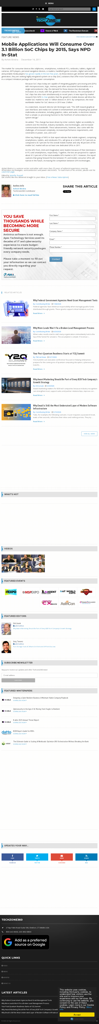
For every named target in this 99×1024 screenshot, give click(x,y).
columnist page (8, 172)
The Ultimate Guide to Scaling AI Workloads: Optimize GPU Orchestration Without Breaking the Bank (51, 741)
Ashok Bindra (11, 59)
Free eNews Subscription (86, 37)
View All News (89, 434)
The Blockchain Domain (73, 30)
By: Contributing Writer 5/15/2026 (47, 412)
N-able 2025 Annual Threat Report (26, 720)
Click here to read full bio (26, 195)
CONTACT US (6, 983)
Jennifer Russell (16, 175)
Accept (77, 1014)
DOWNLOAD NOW (19, 700)
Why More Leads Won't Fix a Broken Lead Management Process (63, 327)
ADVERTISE (6, 977)
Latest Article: (19, 626)
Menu (51, 3)
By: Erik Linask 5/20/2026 (43, 386)
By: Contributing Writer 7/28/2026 (47, 304)
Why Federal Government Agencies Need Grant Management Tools (65, 300)
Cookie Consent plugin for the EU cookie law (77, 1019)
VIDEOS (5, 966)
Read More (37, 313)
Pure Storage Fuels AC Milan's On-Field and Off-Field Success (34, 647)
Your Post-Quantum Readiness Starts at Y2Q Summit (59, 353)
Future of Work (46, 30)
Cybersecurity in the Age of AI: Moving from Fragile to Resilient (36, 709)
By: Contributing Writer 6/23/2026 (47, 332)
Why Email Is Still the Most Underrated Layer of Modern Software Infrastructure (65, 407)
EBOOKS (5, 971)
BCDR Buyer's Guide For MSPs (23, 731)
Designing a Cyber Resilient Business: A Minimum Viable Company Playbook (40, 697)
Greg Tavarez (18, 641)
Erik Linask (17, 623)
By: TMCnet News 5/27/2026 (45, 357)
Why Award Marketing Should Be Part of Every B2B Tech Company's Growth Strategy (65, 381)
